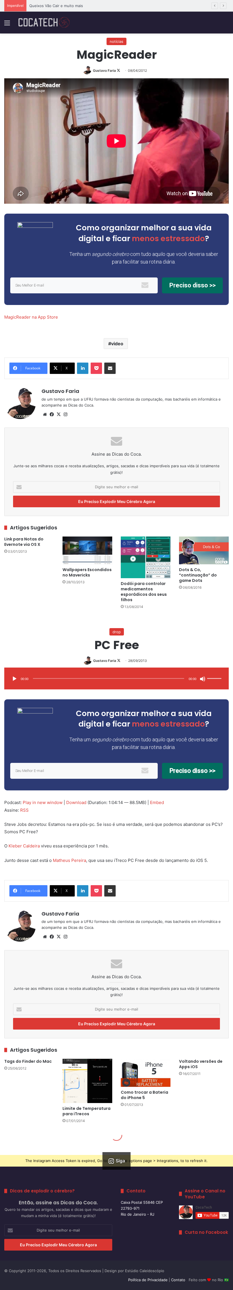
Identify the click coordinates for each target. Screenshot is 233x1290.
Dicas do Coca (80, 405)
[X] (58, 414)
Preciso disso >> (192, 285)
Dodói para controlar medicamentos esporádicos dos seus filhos (144, 592)
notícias (116, 41)
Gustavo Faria (104, 70)
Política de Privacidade (148, 1280)
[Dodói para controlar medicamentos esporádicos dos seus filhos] (145, 557)
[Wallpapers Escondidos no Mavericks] (87, 550)
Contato (178, 1280)
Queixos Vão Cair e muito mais (56, 5)
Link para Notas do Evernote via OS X (23, 541)
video (117, 343)
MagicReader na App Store (31, 317)
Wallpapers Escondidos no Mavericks (87, 572)
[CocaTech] (44, 23)
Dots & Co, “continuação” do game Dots (198, 575)
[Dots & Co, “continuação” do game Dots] (204, 550)
